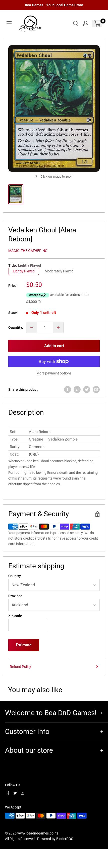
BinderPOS (64, 839)
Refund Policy (20, 667)
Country (14, 576)
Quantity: (15, 327)
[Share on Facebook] (67, 389)
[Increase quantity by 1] (58, 327)
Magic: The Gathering (27, 251)
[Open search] (76, 23)
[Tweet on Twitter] (86, 389)
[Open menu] (9, 23)
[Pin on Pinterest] (77, 389)
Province (15, 596)
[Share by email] (96, 389)
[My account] (85, 23)
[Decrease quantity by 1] (31, 327)
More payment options (54, 373)
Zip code (15, 616)
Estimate (24, 645)
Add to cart (54, 345)
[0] (97, 23)
